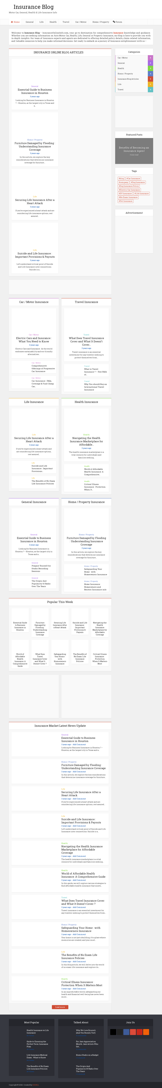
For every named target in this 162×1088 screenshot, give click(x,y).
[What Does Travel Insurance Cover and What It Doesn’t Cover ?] (40, 645)
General (34, 86)
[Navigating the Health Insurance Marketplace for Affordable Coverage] (100, 614)
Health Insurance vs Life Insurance (38, 1031)
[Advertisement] (30, 698)
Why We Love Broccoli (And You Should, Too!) (86, 1031)
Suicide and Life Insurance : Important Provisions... (42, 468)
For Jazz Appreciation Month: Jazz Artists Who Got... (87, 1044)
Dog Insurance (138, 182)
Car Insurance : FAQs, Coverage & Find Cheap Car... (43, 384)
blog (122, 178)
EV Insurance (126, 193)
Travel (86, 335)
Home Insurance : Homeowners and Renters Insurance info (95, 587)
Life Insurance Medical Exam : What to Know (37, 1056)
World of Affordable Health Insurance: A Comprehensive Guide (20, 660)
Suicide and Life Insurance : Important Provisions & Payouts (35, 255)
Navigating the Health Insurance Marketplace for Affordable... (86, 441)
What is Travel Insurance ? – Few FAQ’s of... (95, 372)
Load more (60, 1007)
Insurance (118, 32)
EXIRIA (36, 1085)
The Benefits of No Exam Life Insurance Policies (43, 482)
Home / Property (34, 140)
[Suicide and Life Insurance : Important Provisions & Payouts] (80, 614)
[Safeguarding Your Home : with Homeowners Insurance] (60, 645)
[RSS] (146, 1032)
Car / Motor (34, 335)
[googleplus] (133, 1032)
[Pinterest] (140, 1032)
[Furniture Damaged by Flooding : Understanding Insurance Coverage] (40, 614)
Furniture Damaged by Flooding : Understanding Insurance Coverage (35, 146)
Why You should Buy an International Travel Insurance (95, 387)
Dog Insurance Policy (129, 186)
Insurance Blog (34, 6)
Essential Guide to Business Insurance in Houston (35, 91)
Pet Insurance (126, 201)
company (124, 182)
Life (35, 196)
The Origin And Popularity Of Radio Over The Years (41, 584)
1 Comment (80, 1058)
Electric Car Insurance (130, 190)
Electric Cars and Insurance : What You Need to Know (34, 339)
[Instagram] (113, 1032)
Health (86, 434)
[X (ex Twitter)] (120, 1032)
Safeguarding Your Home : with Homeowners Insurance (60, 659)
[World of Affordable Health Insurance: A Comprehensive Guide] (20, 645)
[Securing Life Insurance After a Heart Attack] (60, 614)
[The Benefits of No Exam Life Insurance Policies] (80, 645)
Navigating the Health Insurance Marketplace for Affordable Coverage (100, 628)
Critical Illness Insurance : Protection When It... (95, 487)
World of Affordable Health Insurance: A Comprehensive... (93, 472)
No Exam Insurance (129, 197)
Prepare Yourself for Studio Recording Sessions (41, 568)
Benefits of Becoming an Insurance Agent (134, 149)
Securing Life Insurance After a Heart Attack (34, 201)
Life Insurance (142, 193)
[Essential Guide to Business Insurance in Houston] (20, 614)
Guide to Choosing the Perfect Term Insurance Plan (37, 1044)
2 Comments (81, 1049)
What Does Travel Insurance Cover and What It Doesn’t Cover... (86, 341)
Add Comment (79, 744)
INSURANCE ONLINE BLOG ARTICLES (58, 52)
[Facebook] (126, 1032)
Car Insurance (134, 178)
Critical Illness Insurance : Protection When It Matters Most (99, 659)
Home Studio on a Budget (87, 1055)
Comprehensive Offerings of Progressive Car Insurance (43, 368)
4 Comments (81, 1035)
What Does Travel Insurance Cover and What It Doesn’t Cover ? (40, 659)
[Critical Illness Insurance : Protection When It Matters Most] (100, 645)
